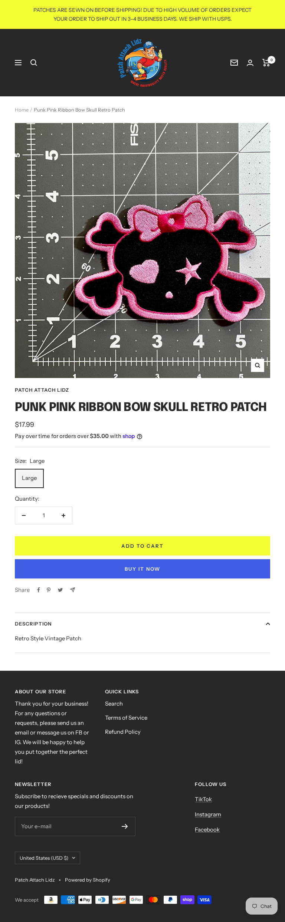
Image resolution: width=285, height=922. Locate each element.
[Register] (125, 826)
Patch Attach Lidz (42, 390)
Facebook (207, 829)
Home (22, 110)
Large (29, 477)
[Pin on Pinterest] (48, 590)
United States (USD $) (44, 858)
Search (114, 703)
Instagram (208, 814)
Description (33, 624)
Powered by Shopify (87, 880)
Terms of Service (126, 717)
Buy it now (142, 569)
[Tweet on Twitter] (60, 590)
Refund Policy (123, 731)
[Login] (250, 63)
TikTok (203, 799)
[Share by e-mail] (72, 589)
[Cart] (266, 62)
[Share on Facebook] (38, 590)
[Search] (33, 62)
